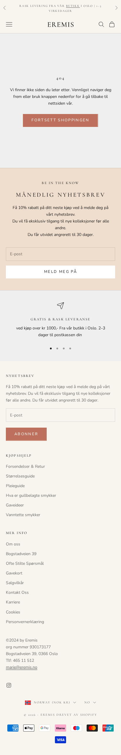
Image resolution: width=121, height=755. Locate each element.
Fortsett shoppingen (60, 120)
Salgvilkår (15, 583)
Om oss (13, 544)
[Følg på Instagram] (9, 685)
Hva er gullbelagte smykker (31, 495)
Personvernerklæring (25, 622)
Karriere (13, 602)
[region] (60, 320)
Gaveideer (15, 505)
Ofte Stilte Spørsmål (25, 563)
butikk (73, 5)
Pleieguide (15, 486)
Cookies (13, 612)
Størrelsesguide (20, 476)
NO (87, 702)
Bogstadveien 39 (21, 554)
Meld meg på (60, 271)
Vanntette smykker (23, 515)
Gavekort (14, 573)
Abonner (26, 434)
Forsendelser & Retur (25, 466)
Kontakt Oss (17, 592)
